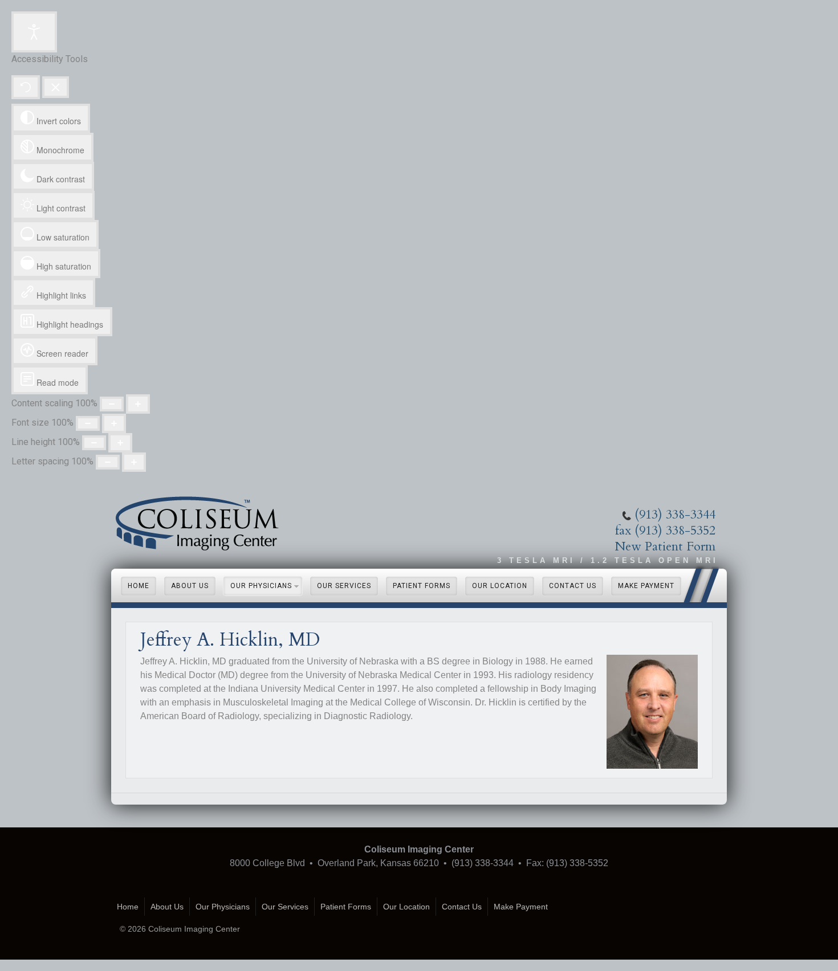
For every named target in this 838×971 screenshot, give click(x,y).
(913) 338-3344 (674, 514)
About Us (190, 586)
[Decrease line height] (94, 442)
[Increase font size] (114, 423)
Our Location (499, 586)
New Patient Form (665, 546)
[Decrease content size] (112, 404)
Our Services (344, 586)
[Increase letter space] (134, 462)
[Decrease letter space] (108, 462)
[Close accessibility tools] (55, 87)
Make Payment (646, 586)
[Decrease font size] (88, 423)
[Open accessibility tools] (34, 31)
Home (138, 586)
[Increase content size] (138, 404)
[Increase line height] (120, 442)
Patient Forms (421, 586)
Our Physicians (261, 586)
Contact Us (572, 586)
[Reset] (25, 87)
